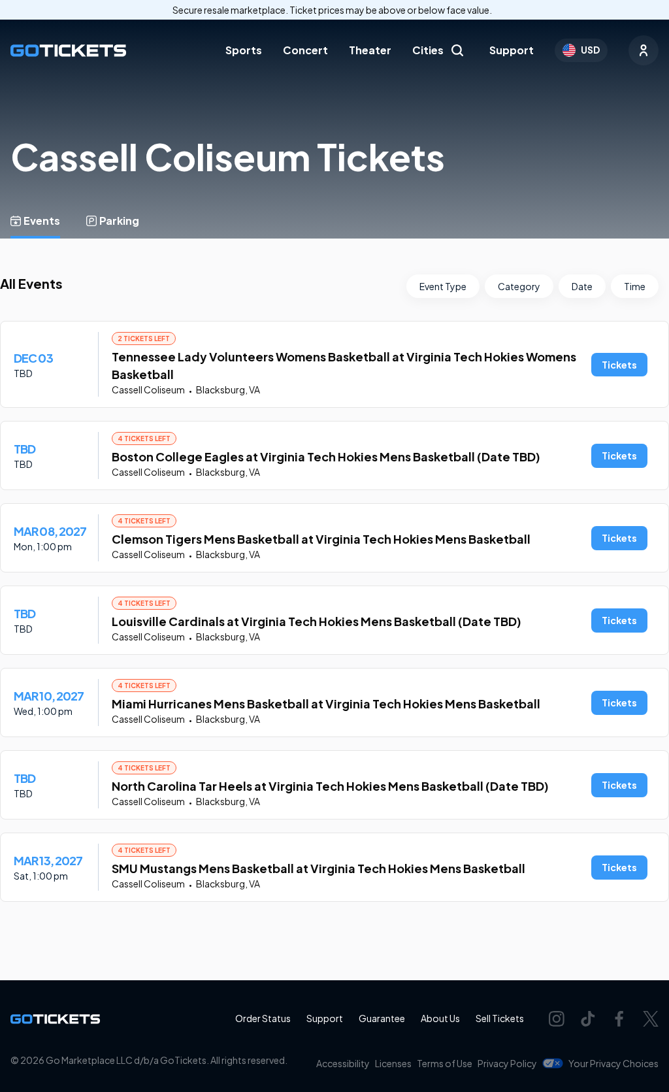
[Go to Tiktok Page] (588, 1019)
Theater (370, 50)
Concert (305, 50)
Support (511, 50)
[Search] (457, 50)
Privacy (507, 1063)
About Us (440, 1018)
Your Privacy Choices (613, 1063)
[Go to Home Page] (68, 50)
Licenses (393, 1063)
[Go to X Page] (651, 1019)
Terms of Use (444, 1063)
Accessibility (343, 1063)
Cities (428, 50)
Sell (500, 1018)
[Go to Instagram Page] (556, 1019)
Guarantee (382, 1018)
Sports (243, 50)
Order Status (263, 1018)
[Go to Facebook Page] (619, 1019)
